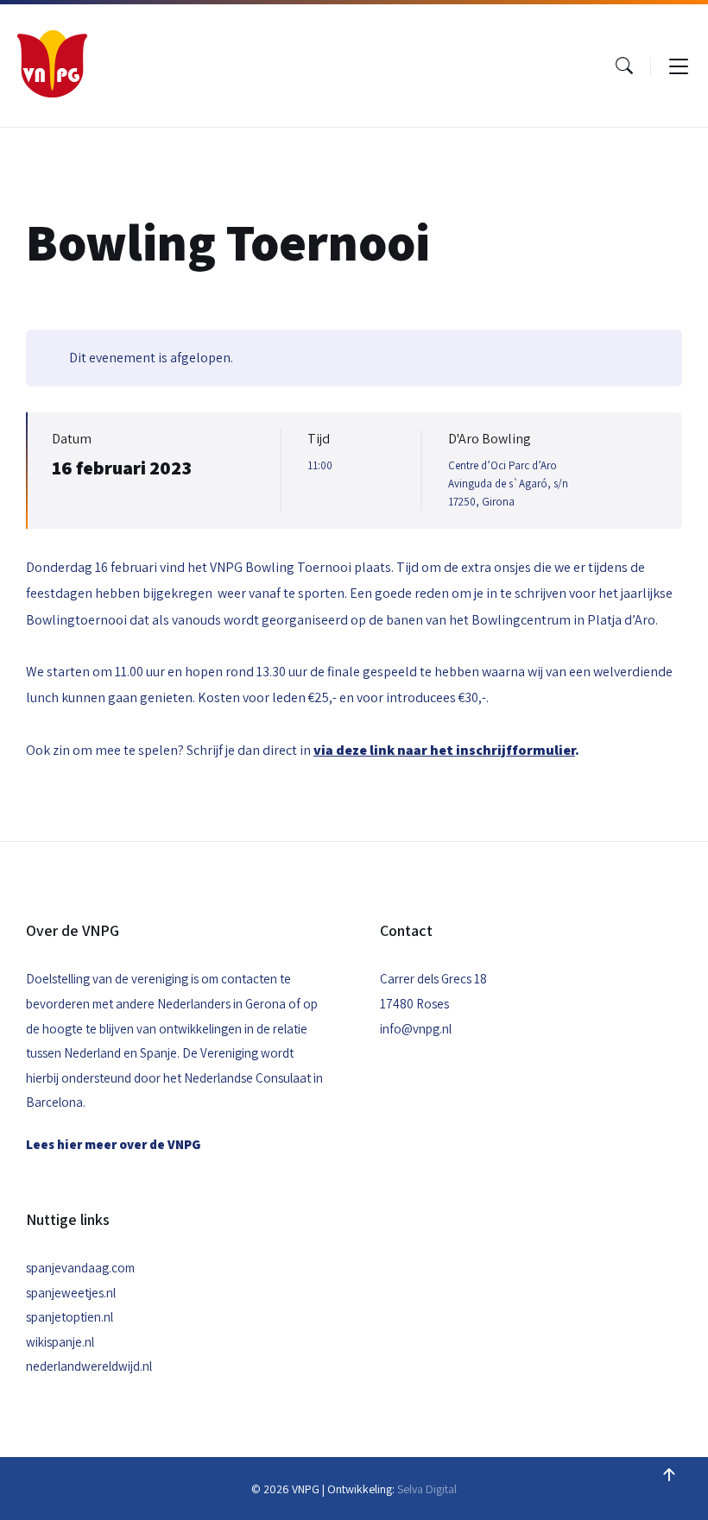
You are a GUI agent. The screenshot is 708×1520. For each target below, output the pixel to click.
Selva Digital (427, 1489)
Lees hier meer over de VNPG (113, 1144)
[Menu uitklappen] (678, 65)
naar (371, 750)
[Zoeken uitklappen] (624, 65)
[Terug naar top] (669, 1475)
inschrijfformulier (515, 750)
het (443, 750)
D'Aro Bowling (489, 439)
